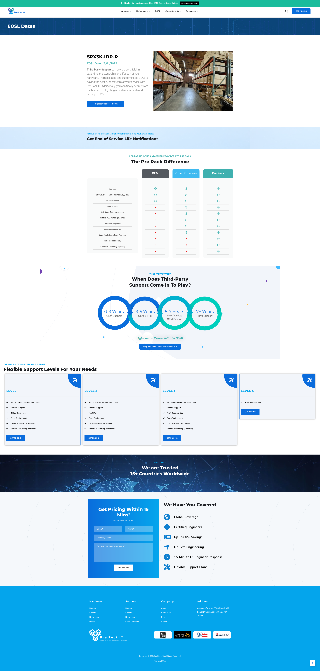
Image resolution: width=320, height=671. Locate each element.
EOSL (157, 11)
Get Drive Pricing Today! (189, 3)
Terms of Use (160, 661)
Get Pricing (301, 11)
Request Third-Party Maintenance (160, 346)
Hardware (124, 11)
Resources (191, 11)
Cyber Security (172, 11)
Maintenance (142, 11)
